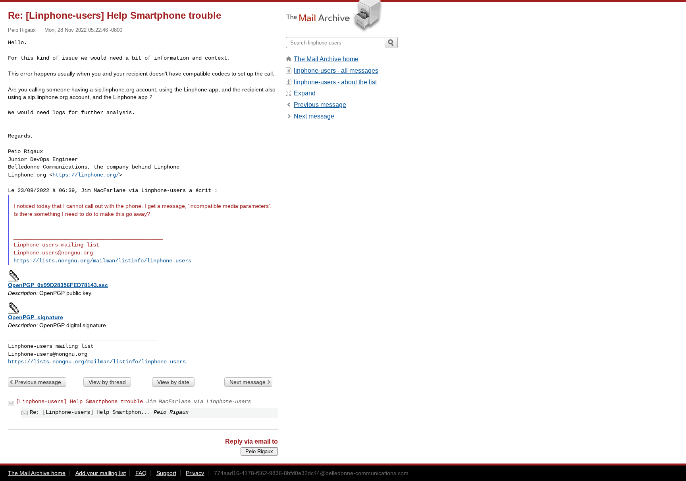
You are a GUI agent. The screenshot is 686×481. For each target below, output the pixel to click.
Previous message (38, 382)
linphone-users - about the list (335, 82)
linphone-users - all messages (336, 70)
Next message (247, 382)
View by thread (107, 382)
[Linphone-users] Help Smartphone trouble (79, 401)
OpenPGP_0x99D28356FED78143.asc (58, 285)
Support (166, 473)
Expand (305, 93)
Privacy (195, 473)
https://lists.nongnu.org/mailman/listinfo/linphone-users (102, 261)
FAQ (140, 473)
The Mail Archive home (326, 59)
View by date (173, 382)
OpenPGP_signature (35, 317)
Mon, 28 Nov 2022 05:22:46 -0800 (83, 30)
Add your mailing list (100, 473)
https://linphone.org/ (85, 175)
